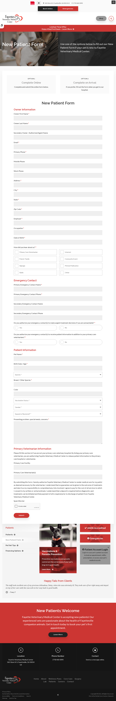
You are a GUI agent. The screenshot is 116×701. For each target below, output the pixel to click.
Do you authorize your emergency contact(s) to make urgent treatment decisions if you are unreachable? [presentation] (54, 323)
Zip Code (18, 209)
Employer (18, 219)
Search (29, 696)
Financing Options (13, 551)
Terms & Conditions (18, 696)
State (16, 199)
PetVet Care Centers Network (104, 696)
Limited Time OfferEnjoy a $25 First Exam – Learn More (57, 28)
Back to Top (12, 698)
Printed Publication (72, 266)
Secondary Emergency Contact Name (28, 304)
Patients (9, 535)
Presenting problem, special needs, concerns (31, 419)
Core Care (68, 679)
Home (36, 679)
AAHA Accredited (96, 528)
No (66, 328)
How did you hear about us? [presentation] (25, 247)
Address (17, 180)
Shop (101, 18)
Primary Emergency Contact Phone (28, 294)
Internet (68, 252)
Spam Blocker (19, 501)
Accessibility (6, 696)
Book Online (48, 9)
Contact (70, 682)
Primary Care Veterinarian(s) (25, 472)
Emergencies (68, 9)
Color (16, 389)
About (43, 679)
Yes (20, 328)
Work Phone (18, 171)
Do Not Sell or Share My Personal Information (15, 694)
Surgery (78, 679)
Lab (45, 682)
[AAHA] (33, 3)
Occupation (19, 228)
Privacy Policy (6, 691)
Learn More (58, 634)
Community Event (71, 259)
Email (16, 142)
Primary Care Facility (22, 463)
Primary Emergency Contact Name (28, 285)
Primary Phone (20, 152)
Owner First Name (21, 114)
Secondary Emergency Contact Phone (28, 313)
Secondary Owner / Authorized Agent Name (31, 133)
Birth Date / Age (21, 364)
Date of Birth (19, 238)
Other (67, 273)
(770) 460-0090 (78, 3)
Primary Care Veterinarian (28, 252)
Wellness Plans (54, 679)
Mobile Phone (19, 161)
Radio (21, 273)
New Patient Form (13, 540)
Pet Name (18, 354)
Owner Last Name (21, 123)
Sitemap (4, 698)
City (16, 190)
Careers (61, 682)
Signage (22, 266)
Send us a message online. (95, 660)
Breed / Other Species (23, 380)
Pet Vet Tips (11, 545)
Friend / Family (24, 259)
